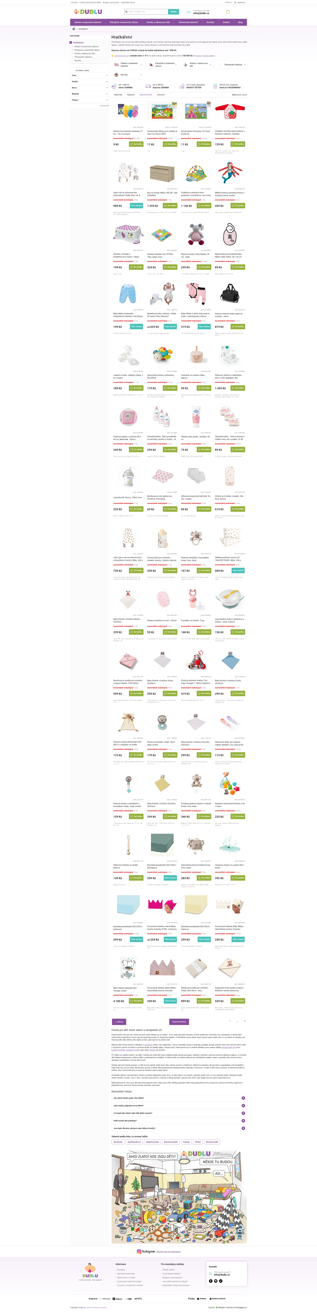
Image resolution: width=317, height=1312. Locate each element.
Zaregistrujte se (121, 56)
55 (245, 1021)
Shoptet (221, 1307)
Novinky (77, 60)
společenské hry (228, 1047)
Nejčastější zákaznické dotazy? (176, 1285)
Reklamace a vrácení (126, 1277)
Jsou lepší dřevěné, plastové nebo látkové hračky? (134, 1128)
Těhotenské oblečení (83, 57)
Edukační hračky (152, 1142)
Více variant (136, 205)
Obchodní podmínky (126, 1274)
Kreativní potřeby (171, 1142)
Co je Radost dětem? (172, 1274)
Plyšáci (198, 1142)
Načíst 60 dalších (179, 1022)
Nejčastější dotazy (128, 2)
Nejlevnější (118, 95)
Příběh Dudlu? (169, 1270)
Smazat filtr (104, 106)
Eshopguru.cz (241, 1307)
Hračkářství (78, 42)
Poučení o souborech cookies (130, 1285)
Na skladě (82, 70)
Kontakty (74, 2)
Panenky (186, 1142)
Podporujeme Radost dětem (90, 2)
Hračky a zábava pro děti (84, 53)
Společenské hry (134, 1142)
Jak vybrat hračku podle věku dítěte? (129, 1098)
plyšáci (152, 1050)
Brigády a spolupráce (111, 2)
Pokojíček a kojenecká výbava (87, 50)
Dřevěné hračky (212, 1142)
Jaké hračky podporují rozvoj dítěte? (128, 1106)
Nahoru (120, 1022)
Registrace (241, 2)
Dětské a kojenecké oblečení (86, 46)
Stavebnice (117, 1142)
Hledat (174, 11)
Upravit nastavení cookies (96, 1307)
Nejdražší (130, 95)
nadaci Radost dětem (205, 56)
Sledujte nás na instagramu (168, 1251)
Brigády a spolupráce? (172, 1277)
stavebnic (148, 1045)
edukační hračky (133, 1050)
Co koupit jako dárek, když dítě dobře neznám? (133, 1113)
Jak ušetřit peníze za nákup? (175, 1281)
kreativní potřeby (118, 1050)
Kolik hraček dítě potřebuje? (125, 1121)
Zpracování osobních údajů (129, 1281)
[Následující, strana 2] (237, 1022)
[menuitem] (88, 22)
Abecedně (161, 95)
